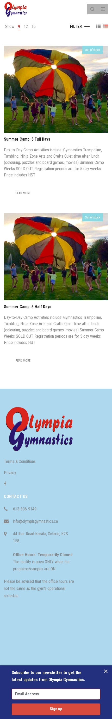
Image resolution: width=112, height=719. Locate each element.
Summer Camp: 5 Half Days (27, 306)
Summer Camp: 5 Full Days (27, 139)
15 (34, 26)
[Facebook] (5, 483)
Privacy (10, 472)
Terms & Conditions (20, 461)
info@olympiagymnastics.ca (35, 521)
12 (26, 26)
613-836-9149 (24, 509)
